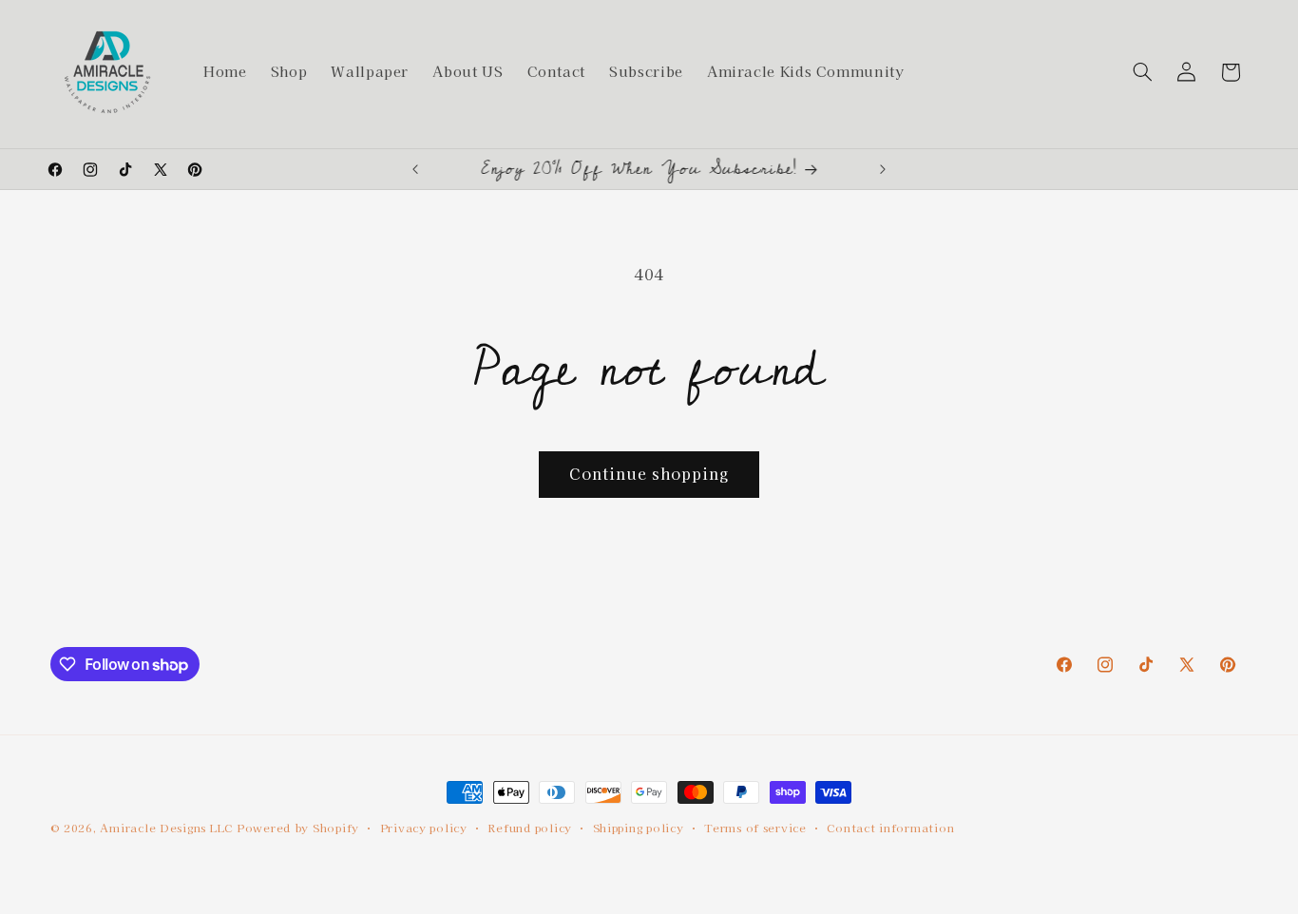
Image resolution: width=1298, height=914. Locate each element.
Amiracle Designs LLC (166, 827)
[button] (1142, 72)
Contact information (890, 827)
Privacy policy (424, 827)
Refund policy (529, 827)
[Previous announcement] (415, 169)
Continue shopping (649, 474)
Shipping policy (638, 827)
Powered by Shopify (298, 827)
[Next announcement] (883, 169)
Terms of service (755, 827)
